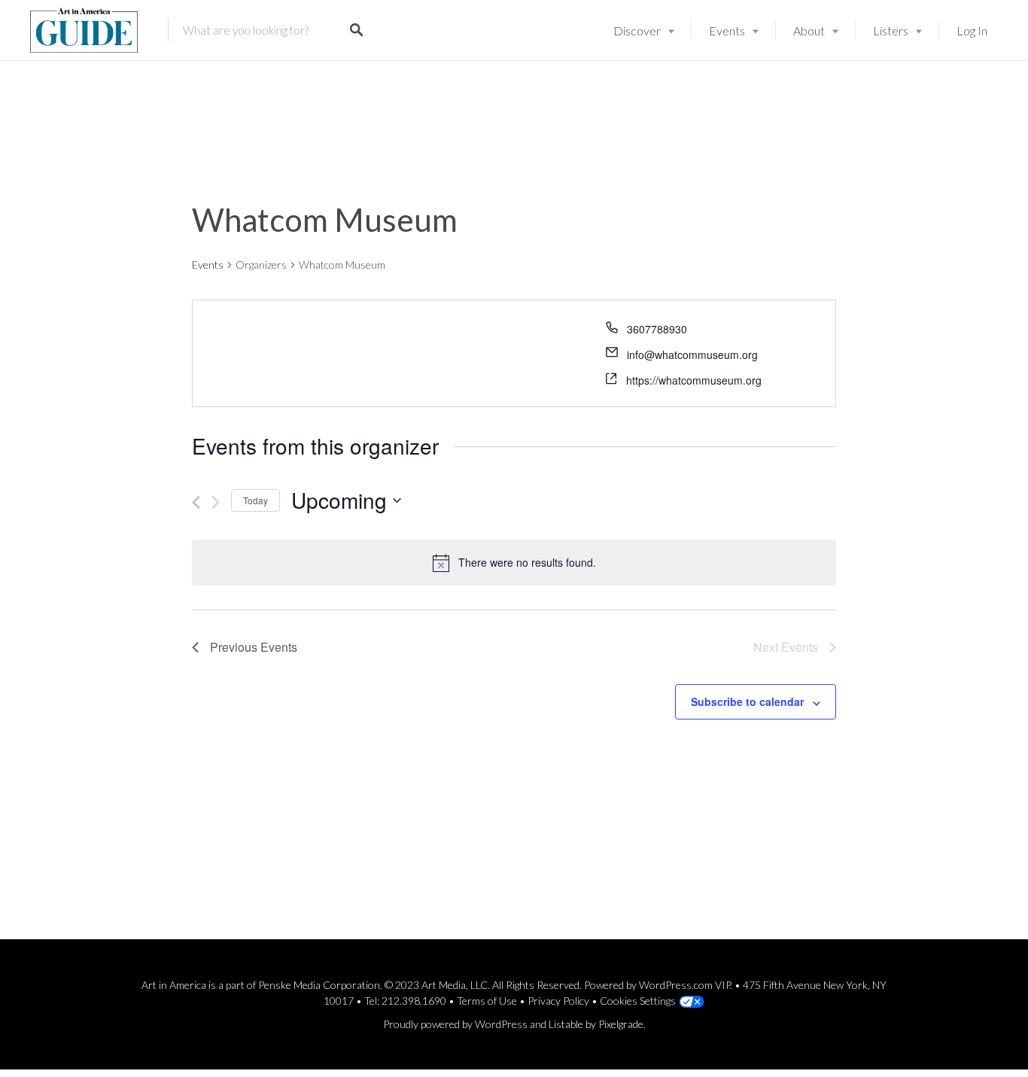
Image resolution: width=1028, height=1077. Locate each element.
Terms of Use (487, 1000)
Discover (637, 30)
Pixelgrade (620, 1024)
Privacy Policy (558, 1000)
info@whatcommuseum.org (692, 354)
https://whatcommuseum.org (694, 380)
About (809, 30)
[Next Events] (215, 502)
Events (727, 30)
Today (255, 500)
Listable (566, 1024)
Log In (972, 30)
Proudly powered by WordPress (455, 1024)
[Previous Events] (196, 502)
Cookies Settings (638, 1000)
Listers (890, 30)
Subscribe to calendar (747, 701)
